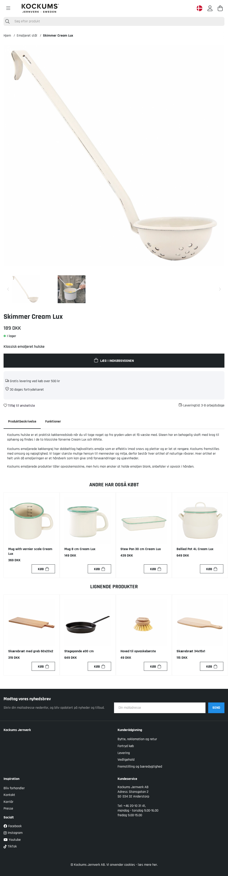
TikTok (12, 846)
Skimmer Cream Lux (58, 35)
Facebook (15, 826)
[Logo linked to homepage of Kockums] (40, 8)
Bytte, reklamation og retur (137, 739)
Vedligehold (126, 759)
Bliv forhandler (14, 788)
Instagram (15, 832)
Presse (8, 808)
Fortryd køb (126, 746)
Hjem (7, 35)
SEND (216, 707)
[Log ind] (210, 8)
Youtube (15, 839)
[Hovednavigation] (8, 8)
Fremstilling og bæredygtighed (140, 766)
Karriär (8, 801)
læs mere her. (148, 864)
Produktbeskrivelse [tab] (22, 421)
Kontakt (9, 795)
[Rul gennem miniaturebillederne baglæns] (8, 289)
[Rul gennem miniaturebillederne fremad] (220, 289)
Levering (124, 753)
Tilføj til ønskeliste (21, 405)
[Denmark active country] (199, 8)
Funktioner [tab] (53, 421)
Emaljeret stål (27, 35)
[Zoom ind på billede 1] (114, 155)
